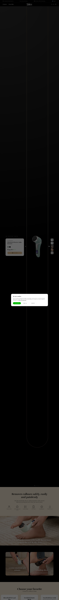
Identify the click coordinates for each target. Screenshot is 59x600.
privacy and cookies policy (22, 300)
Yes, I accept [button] (17, 303)
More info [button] (33, 303)
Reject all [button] (25, 303)
